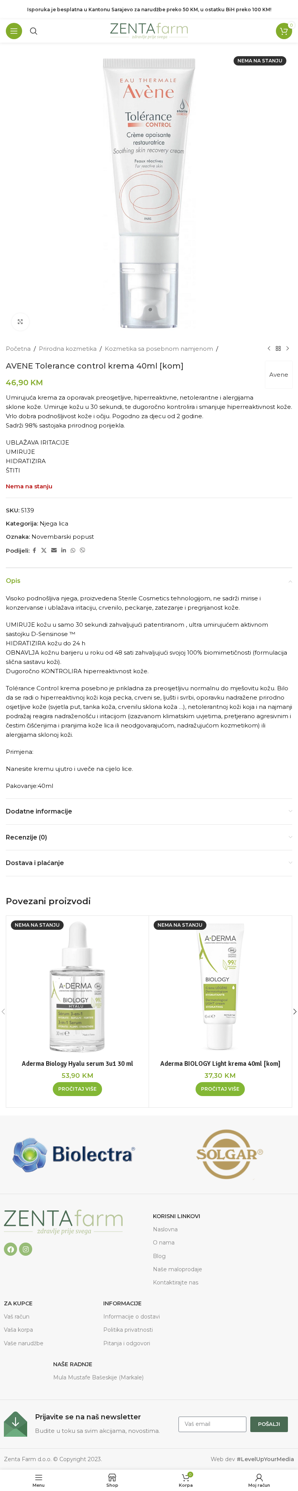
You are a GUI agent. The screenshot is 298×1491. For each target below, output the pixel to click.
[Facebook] (10, 1249)
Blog (159, 1256)
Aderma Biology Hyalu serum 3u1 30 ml (77, 1064)
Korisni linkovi (176, 1216)
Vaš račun (16, 1316)
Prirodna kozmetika (68, 348)
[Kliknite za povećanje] (20, 322)
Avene (278, 374)
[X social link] (44, 550)
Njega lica (54, 523)
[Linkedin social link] (63, 550)
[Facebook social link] (34, 550)
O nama (164, 1242)
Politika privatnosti (128, 1329)
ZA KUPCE (18, 1303)
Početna (18, 348)
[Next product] (287, 348)
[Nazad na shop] (278, 348)
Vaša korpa (18, 1329)
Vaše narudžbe (23, 1343)
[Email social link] (54, 550)
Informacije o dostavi (131, 1316)
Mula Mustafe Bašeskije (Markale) (98, 1377)
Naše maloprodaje (177, 1269)
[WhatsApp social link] (73, 550)
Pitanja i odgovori (126, 1343)
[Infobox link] (87, 1424)
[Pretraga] (34, 31)
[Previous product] (269, 348)
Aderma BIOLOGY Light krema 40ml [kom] (220, 1064)
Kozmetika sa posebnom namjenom (159, 348)
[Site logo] (149, 30)
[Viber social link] (83, 550)
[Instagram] (25, 1249)
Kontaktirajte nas (175, 1282)
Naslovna (165, 1229)
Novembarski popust (62, 536)
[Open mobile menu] (14, 31)
